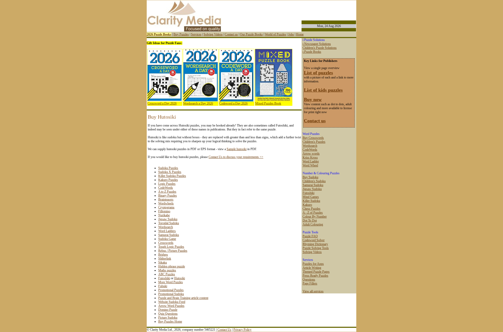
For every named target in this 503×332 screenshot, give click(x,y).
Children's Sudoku (314, 181)
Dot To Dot (310, 220)
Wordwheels (166, 203)
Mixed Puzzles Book (268, 103)
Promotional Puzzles (171, 290)
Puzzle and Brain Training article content (183, 298)
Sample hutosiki (237, 149)
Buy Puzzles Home (170, 321)
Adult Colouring (313, 224)
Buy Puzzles (181, 34)
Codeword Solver (314, 240)
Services (196, 34)
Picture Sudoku (167, 317)
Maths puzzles (167, 270)
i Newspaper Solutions (317, 44)
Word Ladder (311, 161)
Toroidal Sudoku (168, 223)
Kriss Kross (310, 157)
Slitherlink (164, 258)
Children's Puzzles (314, 142)
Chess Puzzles (311, 208)
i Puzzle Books (312, 52)
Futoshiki (164, 278)
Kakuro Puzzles (168, 180)
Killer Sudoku (311, 201)
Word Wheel (310, 165)
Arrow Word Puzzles (171, 306)
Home (300, 34)
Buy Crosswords (313, 138)
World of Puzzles (275, 34)
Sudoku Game (167, 239)
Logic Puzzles (167, 184)
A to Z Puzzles (167, 191)
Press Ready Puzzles (315, 275)
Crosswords (165, 243)
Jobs (291, 34)
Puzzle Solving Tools (316, 248)
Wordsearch (165, 227)
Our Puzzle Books (251, 34)
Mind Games (311, 197)
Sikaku (162, 262)
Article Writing (312, 268)
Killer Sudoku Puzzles (172, 176)
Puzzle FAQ (310, 236)
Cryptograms (166, 207)
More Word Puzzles (170, 282)
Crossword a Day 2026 (162, 103)
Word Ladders (167, 231)
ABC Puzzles (166, 274)
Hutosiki (179, 278)
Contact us (231, 34)
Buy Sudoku (310, 177)
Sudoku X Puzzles (169, 172)
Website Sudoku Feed (171, 302)
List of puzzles (318, 72)
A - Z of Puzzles (313, 212)
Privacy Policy (242, 329)
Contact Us (224, 329)
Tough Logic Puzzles (171, 247)
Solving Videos (213, 34)
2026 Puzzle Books (159, 34)
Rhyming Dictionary (315, 244)
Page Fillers (310, 283)
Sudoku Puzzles (168, 168)
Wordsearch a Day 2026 (198, 103)
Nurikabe (164, 215)
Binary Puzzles (167, 195)
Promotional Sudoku (171, 294)
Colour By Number (315, 216)
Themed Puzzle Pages (316, 271)
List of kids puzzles (323, 90)
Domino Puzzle (167, 310)
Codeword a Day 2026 (233, 103)
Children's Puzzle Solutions (320, 48)
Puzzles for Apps (313, 264)
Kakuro (307, 205)
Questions (309, 279)
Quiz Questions (168, 313)
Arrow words (311, 153)
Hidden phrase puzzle (171, 266)
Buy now (313, 99)
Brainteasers (165, 199)
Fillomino (164, 211)
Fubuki (162, 286)
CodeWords (165, 187)
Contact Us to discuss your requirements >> (236, 157)
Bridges (163, 254)
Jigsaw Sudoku (167, 219)
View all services (313, 291)
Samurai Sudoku (168, 235)
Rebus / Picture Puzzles (172, 250)
